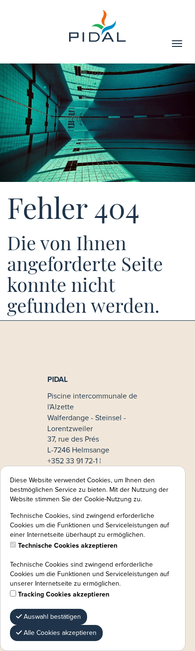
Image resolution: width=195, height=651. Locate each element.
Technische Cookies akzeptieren (67, 545)
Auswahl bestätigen (51, 617)
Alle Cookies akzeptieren (59, 633)
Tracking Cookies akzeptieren (63, 594)
